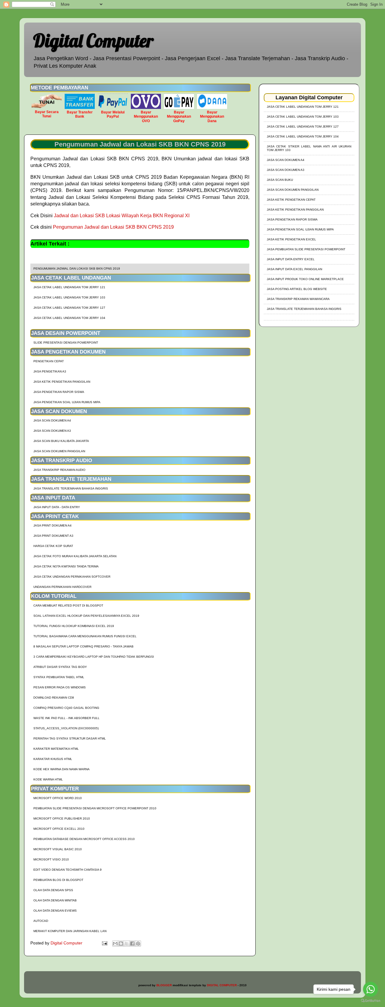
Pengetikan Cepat (48, 361)
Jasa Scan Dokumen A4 (52, 420)
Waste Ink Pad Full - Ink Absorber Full (66, 718)
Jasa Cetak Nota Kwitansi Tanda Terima (66, 566)
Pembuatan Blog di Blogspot (58, 880)
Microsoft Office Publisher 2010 (61, 818)
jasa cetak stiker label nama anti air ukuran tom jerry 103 (309, 148)
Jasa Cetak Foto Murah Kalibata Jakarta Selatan (74, 556)
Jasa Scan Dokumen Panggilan (59, 451)
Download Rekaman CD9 (53, 697)
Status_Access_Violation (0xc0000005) (66, 728)
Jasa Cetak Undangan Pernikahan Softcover (71, 576)
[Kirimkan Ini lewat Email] (115, 944)
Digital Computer (93, 40)
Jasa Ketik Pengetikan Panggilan (61, 381)
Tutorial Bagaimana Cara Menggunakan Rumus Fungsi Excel (85, 636)
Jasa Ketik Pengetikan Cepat (291, 199)
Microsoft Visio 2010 (51, 859)
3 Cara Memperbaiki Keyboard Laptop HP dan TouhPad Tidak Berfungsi (93, 656)
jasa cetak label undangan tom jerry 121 (69, 287)
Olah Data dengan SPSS (53, 890)
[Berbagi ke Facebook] (132, 944)
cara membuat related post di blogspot (68, 605)
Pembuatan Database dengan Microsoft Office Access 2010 (84, 839)
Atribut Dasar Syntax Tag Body (60, 667)
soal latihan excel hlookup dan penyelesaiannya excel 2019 (86, 615)
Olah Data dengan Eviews (55, 910)
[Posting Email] (104, 943)
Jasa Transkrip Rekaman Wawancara (298, 299)
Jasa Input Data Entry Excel (291, 259)
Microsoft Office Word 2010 (57, 798)
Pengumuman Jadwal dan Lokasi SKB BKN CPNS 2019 (113, 227)
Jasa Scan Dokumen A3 (52, 430)
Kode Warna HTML (48, 779)
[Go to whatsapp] (370, 989)
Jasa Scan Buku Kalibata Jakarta (61, 441)
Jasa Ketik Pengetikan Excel (291, 239)
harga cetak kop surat (53, 546)
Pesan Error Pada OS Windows (59, 687)
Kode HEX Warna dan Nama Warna (61, 769)
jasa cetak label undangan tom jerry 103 (69, 297)
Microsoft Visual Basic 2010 (57, 849)
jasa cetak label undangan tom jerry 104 (69, 318)
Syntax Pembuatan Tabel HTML (58, 677)
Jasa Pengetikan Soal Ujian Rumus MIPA (66, 402)
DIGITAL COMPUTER (222, 985)
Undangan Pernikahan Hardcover (62, 586)
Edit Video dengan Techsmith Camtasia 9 (67, 869)
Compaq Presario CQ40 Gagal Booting (66, 707)
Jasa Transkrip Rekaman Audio (59, 469)
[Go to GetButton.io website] (370, 1001)
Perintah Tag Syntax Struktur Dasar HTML (69, 738)
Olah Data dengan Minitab (55, 900)
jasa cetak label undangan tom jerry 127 (69, 307)
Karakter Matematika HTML (56, 748)
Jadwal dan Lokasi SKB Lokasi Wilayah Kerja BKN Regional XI (121, 215)
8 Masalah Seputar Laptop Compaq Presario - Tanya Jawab (83, 646)
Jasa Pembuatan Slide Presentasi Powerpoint (306, 249)
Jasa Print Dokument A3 (53, 535)
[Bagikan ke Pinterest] (138, 944)
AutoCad (40, 920)
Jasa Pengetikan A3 (49, 371)
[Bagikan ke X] (127, 944)
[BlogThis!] (121, 944)
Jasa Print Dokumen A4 (52, 525)
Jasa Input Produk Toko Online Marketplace (305, 279)
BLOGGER (164, 985)
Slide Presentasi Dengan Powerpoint (65, 342)
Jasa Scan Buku (280, 179)
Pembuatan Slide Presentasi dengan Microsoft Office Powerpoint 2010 (94, 808)
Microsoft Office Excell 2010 (59, 828)
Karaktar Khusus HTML (52, 759)
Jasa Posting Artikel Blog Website (297, 289)
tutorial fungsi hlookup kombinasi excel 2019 (73, 626)
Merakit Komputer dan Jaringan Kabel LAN (69, 931)
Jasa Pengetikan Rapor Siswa (58, 392)
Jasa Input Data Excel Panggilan (294, 269)
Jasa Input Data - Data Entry (56, 507)
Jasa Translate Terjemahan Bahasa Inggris (70, 488)
